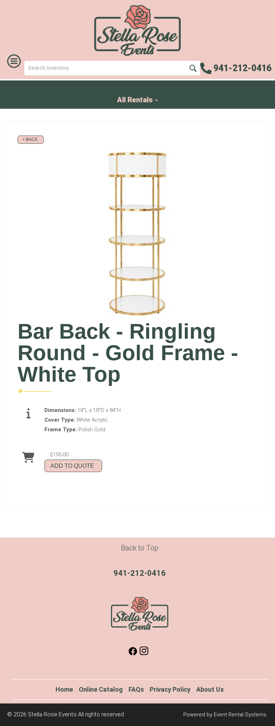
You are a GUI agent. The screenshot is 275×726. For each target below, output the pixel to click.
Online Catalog (101, 689)
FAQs (136, 689)
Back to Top (139, 548)
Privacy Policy (170, 689)
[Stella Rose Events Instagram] (144, 654)
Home (64, 689)
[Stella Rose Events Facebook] (133, 654)
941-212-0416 (140, 573)
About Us (210, 689)
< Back (30, 139)
